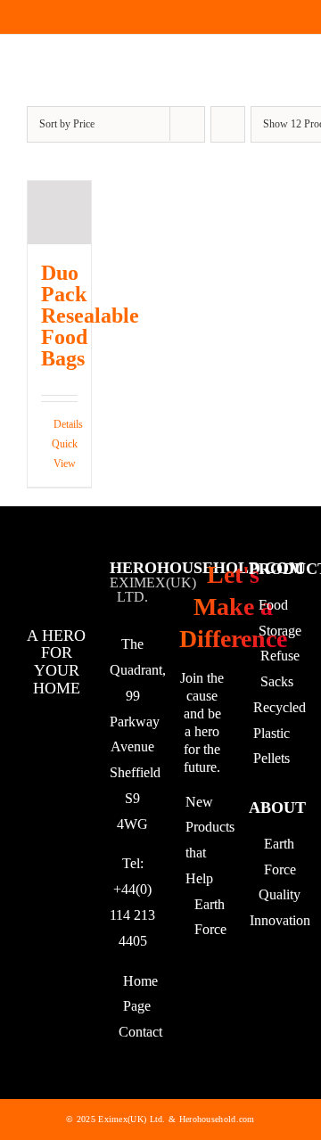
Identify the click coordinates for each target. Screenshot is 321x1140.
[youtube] (24, 17)
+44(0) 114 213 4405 (132, 915)
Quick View (65, 454)
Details (66, 424)
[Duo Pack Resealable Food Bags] (59, 212)
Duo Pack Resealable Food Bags (90, 315)
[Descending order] (227, 124)
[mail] (54, 17)
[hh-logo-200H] (56, 70)
